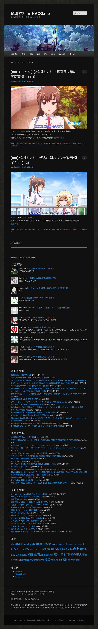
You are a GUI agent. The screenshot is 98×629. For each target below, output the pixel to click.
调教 (65, 559)
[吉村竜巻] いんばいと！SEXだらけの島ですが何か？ (31, 502)
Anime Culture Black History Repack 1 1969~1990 (30, 415)
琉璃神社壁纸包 (26, 559)
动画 (31, 54)
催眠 (52, 549)
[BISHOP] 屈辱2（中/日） (20, 466)
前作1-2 (14, 217)
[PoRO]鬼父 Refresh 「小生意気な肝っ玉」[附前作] (30, 385)
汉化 (51, 555)
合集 (76, 548)
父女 (83, 143)
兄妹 (56, 549)
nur (29, 143)
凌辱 (65, 549)
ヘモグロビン (16, 131)
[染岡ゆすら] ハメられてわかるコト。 (25, 515)
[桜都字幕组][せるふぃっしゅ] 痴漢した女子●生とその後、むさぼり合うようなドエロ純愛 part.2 (46, 393)
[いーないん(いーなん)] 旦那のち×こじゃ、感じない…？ (31, 494)
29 (84, 158)
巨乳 (37, 554)
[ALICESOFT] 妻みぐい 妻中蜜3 (23, 437)
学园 (79, 143)
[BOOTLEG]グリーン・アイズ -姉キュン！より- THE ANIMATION (35, 426)
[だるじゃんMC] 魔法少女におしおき (40, 268)
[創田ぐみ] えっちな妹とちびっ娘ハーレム (26, 496)
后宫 (81, 549)
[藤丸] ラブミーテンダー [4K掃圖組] (24, 510)
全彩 (61, 548)
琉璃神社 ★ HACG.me (30, 13)
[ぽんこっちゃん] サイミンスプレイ (24, 529)
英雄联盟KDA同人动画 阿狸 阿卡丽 (24, 399)
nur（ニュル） (37, 143)
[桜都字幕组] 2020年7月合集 (21, 375)
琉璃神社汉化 (38, 559)
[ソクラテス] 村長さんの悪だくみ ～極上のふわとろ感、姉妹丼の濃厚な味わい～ (41, 483)
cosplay (27, 543)
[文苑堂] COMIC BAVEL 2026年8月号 (42, 278)
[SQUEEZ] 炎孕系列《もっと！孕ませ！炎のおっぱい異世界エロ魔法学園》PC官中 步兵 (44, 440)
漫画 (38, 54)
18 (84, 72)
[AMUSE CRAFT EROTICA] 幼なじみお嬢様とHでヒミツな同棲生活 (36, 456)
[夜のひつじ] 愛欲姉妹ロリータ (22, 458)
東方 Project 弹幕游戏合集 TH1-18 (23, 480)
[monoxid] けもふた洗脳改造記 (22, 477)
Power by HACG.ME (34, 620)
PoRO (48, 544)
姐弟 (25, 555)
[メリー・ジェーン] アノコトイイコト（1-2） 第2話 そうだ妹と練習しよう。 (39, 402)
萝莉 (57, 560)
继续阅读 (61, 137)
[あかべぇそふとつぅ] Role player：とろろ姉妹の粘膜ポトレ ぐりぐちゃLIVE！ (40, 469)
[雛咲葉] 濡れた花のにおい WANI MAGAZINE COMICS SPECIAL (35, 531)
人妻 (44, 548)
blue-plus (19, 577)
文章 (23, 54)
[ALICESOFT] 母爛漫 (19, 461)
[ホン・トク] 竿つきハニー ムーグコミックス (27, 523)
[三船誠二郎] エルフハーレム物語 (23, 526)
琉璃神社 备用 (20, 574)
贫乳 (69, 560)
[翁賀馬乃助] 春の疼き (19, 499)
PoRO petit (55, 544)
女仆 (14, 555)
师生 (43, 554)
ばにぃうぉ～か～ (76, 544)
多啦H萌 (30, 81)
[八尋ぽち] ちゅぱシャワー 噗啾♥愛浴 (25, 520)
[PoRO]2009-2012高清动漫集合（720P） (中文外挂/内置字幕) (33, 423)
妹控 (17, 555)
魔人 (78, 560)
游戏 (45, 54)
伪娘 (48, 549)
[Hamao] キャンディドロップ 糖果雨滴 (25, 507)
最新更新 (14, 54)
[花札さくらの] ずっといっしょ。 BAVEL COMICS (30, 504)
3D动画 (19, 544)
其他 (53, 54)
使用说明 (62, 54)
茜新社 (53, 560)
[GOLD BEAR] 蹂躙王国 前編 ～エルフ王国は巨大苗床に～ (49, 307)
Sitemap (82, 620)
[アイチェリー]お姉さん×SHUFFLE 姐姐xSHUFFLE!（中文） (34, 464)
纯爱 (47, 559)
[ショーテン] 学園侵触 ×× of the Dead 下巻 (27, 404)
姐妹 (74, 143)
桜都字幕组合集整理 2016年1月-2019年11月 (27, 377)
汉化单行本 (62, 554)
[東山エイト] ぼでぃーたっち (21, 512)
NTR (43, 544)
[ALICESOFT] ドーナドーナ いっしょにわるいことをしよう (33, 445)
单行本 (70, 549)
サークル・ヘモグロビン (52, 143)
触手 (60, 559)
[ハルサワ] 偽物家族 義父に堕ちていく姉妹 (27, 518)
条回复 (14, 146)
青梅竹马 (74, 560)
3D (12, 544)
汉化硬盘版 (78, 554)
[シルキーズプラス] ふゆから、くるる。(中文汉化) (29, 453)
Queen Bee (64, 544)
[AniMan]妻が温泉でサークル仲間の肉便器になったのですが (33, 412)
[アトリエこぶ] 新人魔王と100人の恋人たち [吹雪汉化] (47, 288)
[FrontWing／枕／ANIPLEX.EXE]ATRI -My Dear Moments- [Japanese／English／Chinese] (45, 448)
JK (26, 143)
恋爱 (48, 555)
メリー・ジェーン (35, 549)
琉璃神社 (15, 560)
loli (37, 543)
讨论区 (71, 54)
